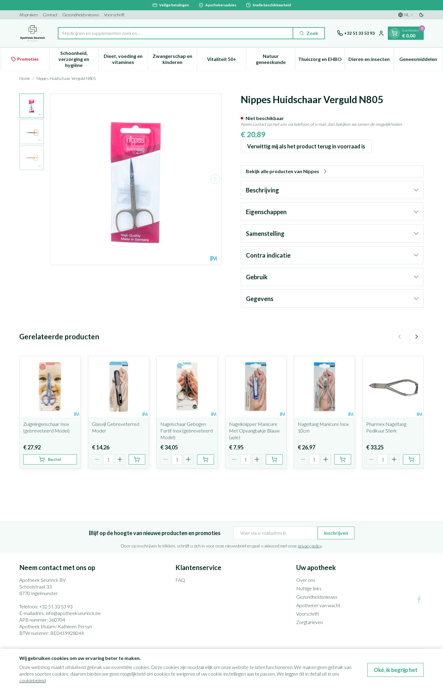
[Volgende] (215, 179)
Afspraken (28, 14)
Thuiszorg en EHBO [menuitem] (321, 60)
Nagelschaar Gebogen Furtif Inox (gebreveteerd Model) (186, 430)
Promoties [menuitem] (28, 59)
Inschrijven (336, 533)
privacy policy (310, 545)
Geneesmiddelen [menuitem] (421, 60)
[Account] (381, 33)
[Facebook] (419, 599)
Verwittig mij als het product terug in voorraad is (306, 146)
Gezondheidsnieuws (80, 14)
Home (24, 78)
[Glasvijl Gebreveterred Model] (118, 386)
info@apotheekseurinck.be (73, 613)
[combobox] (175, 33)
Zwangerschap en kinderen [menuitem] (174, 59)
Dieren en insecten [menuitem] (371, 60)
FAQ (180, 580)
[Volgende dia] (416, 336)
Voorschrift (114, 14)
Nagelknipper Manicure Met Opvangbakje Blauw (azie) (254, 430)
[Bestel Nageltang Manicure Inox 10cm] (343, 459)
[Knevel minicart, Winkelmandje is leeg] (394, 33)
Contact (50, 14)
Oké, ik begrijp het (395, 670)
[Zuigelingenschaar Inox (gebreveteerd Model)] (50, 386)
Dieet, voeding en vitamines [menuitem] (125, 59)
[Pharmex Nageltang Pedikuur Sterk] (393, 386)
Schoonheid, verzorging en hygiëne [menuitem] (78, 59)
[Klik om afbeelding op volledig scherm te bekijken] (135, 179)
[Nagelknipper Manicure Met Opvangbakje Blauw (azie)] (255, 386)
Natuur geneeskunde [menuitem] (275, 59)
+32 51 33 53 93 (56, 606)
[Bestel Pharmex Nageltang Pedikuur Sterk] (411, 459)
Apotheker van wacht (318, 605)
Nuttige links (309, 588)
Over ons (305, 580)
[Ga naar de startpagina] (32, 33)
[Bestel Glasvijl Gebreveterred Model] (137, 459)
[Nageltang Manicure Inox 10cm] (324, 386)
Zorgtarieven (309, 622)
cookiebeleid (32, 680)
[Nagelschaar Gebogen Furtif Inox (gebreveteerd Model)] (187, 386)
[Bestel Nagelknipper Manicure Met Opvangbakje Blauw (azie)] (274, 459)
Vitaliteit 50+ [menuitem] (226, 60)
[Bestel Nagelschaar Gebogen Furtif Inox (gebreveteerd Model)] (205, 459)
